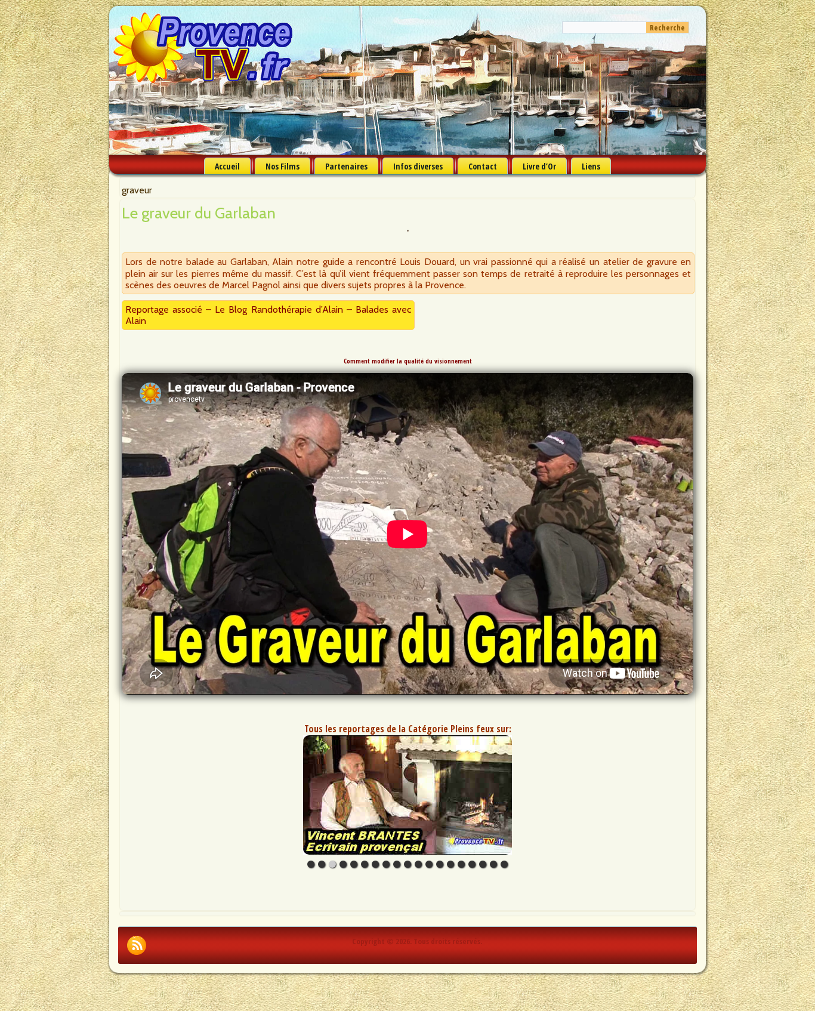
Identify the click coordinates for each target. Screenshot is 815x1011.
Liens (591, 166)
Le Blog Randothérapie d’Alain (278, 309)
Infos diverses (418, 166)
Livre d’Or (539, 166)
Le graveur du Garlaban (199, 213)
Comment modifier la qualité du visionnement (408, 361)
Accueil (227, 166)
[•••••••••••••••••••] (407, 795)
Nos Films (283, 166)
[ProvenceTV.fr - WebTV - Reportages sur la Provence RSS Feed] (136, 945)
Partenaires (346, 166)
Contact (482, 166)
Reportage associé (163, 309)
